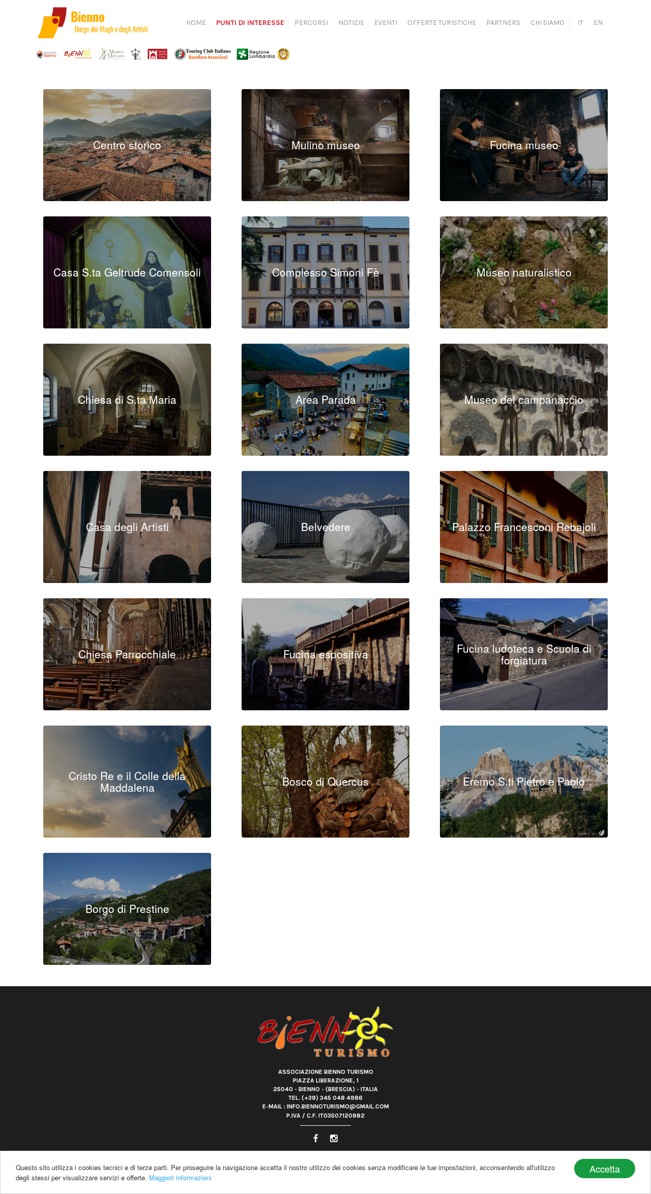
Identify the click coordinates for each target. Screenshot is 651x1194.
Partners (503, 22)
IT (580, 22)
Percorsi (311, 22)
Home (196, 22)
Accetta (604, 1168)
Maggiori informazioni (180, 1177)
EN (598, 22)
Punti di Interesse (250, 22)
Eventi (385, 22)
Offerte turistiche (441, 22)
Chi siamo (547, 22)
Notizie (351, 22)
